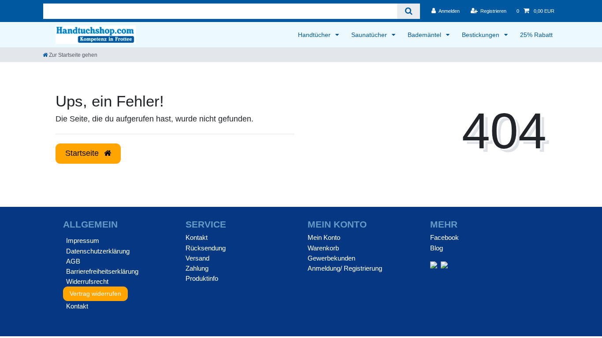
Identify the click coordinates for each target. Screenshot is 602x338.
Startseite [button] (83, 153)
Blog (436, 248)
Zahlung (197, 268)
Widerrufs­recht (87, 281)
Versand (197, 258)
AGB (73, 261)
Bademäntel (425, 34)
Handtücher (315, 34)
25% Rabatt (536, 34)
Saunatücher (370, 34)
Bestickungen (481, 34)
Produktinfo (202, 278)
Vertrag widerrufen (95, 293)
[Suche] (408, 11)
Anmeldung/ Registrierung (345, 268)
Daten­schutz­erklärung (98, 251)
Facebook (444, 237)
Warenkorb (323, 248)
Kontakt (77, 306)
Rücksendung (206, 248)
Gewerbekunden (331, 258)
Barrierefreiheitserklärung (102, 271)
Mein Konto (324, 237)
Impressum (82, 240)
